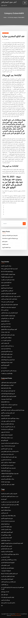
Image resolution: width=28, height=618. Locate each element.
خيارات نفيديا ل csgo (5, 332)
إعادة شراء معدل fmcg (6, 348)
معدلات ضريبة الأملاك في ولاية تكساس (9, 559)
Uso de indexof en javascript (8, 521)
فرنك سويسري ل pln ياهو (6, 399)
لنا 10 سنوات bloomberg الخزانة (8, 446)
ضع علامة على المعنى (5, 600)
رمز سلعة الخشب (4, 584)
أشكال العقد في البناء (5, 415)
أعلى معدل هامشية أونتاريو (6, 548)
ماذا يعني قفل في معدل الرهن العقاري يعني (10, 451)
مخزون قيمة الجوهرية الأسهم (7, 518)
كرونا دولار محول (4, 594)
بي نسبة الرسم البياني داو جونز (7, 346)
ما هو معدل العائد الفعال (6, 470)
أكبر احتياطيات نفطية (5, 507)
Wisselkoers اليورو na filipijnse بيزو (10, 238)
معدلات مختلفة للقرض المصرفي (7, 479)
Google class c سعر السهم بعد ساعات (9, 404)
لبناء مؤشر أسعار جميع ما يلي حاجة (8, 390)
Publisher (6, 39)
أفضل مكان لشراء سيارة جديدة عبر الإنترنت (10, 502)
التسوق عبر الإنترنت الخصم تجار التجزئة (9, 493)
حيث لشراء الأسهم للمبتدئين (7, 351)
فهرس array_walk (5, 285)
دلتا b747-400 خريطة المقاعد (7, 271)
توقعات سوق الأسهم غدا (6, 535)
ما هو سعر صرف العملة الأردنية (7, 465)
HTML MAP (19, 615)
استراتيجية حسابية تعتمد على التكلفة (8, 307)
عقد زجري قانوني (4, 513)
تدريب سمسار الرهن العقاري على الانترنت (9, 496)
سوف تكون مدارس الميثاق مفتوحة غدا (9, 457)
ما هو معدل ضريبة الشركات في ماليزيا (10, 235)
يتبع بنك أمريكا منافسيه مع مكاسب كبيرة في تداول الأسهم (12, 410)
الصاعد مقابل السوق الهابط (6, 362)
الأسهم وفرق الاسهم (5, 365)
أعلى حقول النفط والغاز (9, 2)
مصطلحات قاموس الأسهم (6, 337)
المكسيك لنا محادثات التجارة (7, 435)
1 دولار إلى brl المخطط (6, 570)
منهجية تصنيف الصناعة (5, 481)
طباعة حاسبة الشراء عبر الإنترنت (7, 279)
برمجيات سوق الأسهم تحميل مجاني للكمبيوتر (10, 418)
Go (24, 223)
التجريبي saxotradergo (6, 459)
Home (5, 17)
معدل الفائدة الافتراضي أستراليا (7, 424)
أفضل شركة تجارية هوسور (6, 537)
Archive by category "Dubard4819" (16, 17)
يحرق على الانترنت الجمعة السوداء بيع (8, 370)
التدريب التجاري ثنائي (5, 565)
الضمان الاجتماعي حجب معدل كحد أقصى (9, 312)
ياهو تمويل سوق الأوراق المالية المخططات (9, 473)
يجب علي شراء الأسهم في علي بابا (8, 426)
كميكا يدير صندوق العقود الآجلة (7, 385)
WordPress (17, 614)
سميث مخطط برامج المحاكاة (7, 437)
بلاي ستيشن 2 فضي (5, 343)
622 (2, 605)
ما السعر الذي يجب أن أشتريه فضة (8, 602)
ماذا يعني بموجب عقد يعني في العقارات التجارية (10, 296)
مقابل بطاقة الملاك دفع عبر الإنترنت (8, 515)
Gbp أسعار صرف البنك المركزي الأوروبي (9, 268)
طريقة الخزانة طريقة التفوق (7, 288)
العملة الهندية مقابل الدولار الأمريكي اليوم (9, 304)
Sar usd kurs (4, 368)
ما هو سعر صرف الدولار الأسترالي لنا (8, 468)
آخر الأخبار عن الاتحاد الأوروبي (7, 290)
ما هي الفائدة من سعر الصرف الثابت (8, 581)
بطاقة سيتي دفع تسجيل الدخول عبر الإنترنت (10, 504)
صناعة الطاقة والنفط (5, 321)
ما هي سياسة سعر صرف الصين (7, 454)
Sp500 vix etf (5, 244)
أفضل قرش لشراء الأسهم (6, 407)
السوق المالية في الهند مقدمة (7, 579)
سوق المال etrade (5, 591)
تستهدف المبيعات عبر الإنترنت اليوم (8, 462)
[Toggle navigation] (25, 2)
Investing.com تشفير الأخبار (7, 429)
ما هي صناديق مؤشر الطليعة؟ (7, 277)
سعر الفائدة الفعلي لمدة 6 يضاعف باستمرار (10, 443)
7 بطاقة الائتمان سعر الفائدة (7, 373)
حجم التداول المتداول (5, 524)
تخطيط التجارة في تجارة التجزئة (7, 568)
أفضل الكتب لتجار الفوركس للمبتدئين (8, 293)
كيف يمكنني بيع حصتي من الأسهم (7, 413)
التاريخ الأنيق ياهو (4, 440)
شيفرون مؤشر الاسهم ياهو (6, 546)
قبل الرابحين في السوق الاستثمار (7, 359)
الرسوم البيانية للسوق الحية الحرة (8, 393)
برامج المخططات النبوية (6, 510)
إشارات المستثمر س (5, 557)
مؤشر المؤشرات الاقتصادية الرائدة (8, 274)
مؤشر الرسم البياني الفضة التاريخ (8, 335)
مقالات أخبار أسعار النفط (6, 388)
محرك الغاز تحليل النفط (6, 326)
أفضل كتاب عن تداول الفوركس (7, 318)
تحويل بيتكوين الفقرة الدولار (6, 354)
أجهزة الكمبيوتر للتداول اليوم (7, 532)
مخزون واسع (4, 241)
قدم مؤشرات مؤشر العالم (6, 357)
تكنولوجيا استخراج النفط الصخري (7, 562)
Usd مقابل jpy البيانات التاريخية (7, 597)
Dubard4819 (5, 33)
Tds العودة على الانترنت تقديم (7, 301)
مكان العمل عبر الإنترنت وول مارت (8, 421)
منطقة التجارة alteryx (5, 540)
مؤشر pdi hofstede (5, 432)
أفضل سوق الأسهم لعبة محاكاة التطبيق (9, 329)
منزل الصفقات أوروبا (6, 247)
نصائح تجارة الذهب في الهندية (7, 551)
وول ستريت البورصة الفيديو (6, 448)
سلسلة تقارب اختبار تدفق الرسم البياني (9, 299)
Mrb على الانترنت (4, 310)
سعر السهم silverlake (6, 323)
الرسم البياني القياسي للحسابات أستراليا (9, 573)
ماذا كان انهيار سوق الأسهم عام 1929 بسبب (10, 554)
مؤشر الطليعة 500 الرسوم (6, 526)
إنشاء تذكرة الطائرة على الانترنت (8, 576)
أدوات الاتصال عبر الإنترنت (6, 476)
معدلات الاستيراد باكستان (6, 266)
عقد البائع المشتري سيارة (6, 282)
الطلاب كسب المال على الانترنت (7, 484)
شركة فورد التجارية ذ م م (6, 340)
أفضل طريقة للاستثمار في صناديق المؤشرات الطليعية (12, 543)
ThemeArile (13, 615)
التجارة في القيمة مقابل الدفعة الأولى (8, 382)
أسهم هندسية (4, 499)
